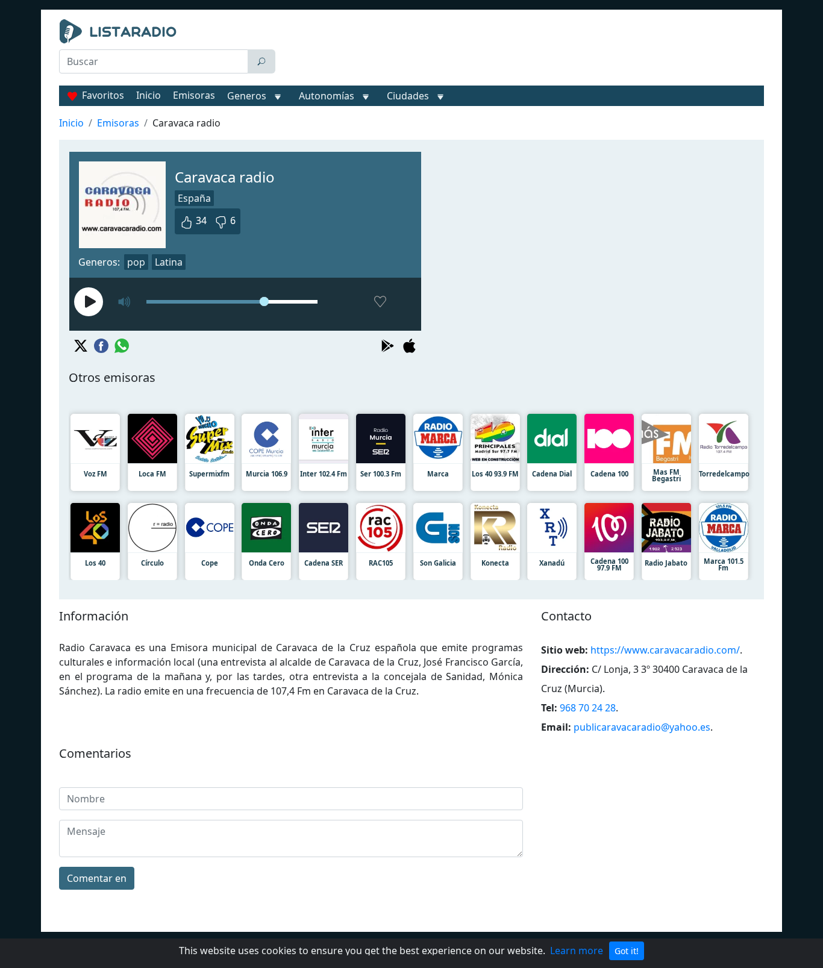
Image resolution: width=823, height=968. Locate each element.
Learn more (576, 950)
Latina (169, 262)
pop (136, 262)
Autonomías (326, 95)
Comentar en (97, 878)
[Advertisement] (522, 49)
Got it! (627, 951)
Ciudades (408, 95)
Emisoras (194, 95)
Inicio (148, 95)
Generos (246, 95)
